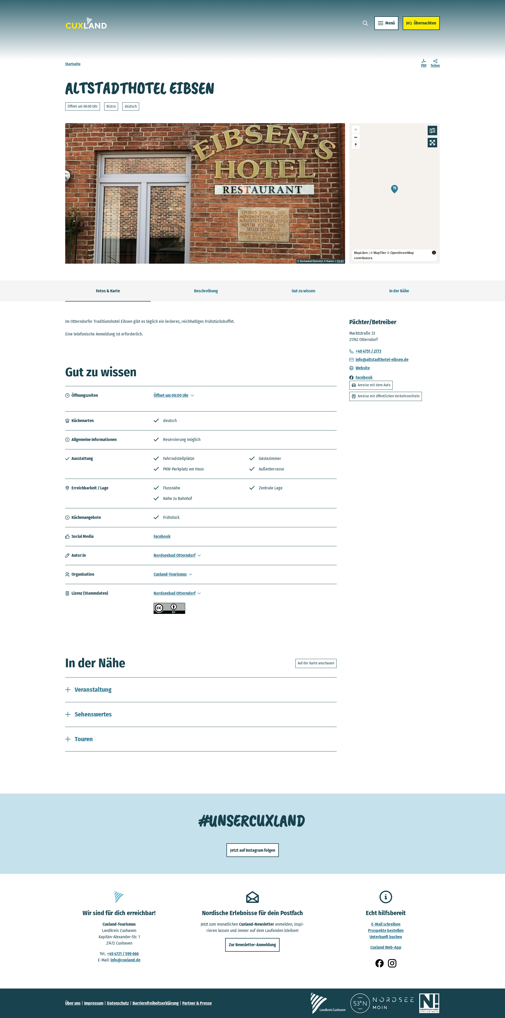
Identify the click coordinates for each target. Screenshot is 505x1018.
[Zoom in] (356, 129)
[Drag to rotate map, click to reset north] (356, 145)
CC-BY (340, 261)
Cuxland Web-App (385, 947)
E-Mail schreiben (385, 924)
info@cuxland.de (125, 959)
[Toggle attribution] (434, 252)
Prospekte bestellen (385, 930)
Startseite (72, 64)
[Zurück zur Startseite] (86, 23)
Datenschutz (118, 1003)
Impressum (93, 1003)
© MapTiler (378, 252)
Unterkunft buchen (386, 936)
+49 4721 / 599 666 (123, 953)
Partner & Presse (197, 1003)
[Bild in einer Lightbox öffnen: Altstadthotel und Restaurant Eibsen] (205, 193)
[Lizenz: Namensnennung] (169, 612)
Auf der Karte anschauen (316, 663)
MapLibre (361, 252)
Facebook (162, 536)
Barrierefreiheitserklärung (156, 1003)
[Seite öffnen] (328, 1003)
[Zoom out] (356, 137)
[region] (394, 193)
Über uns (72, 1003)
